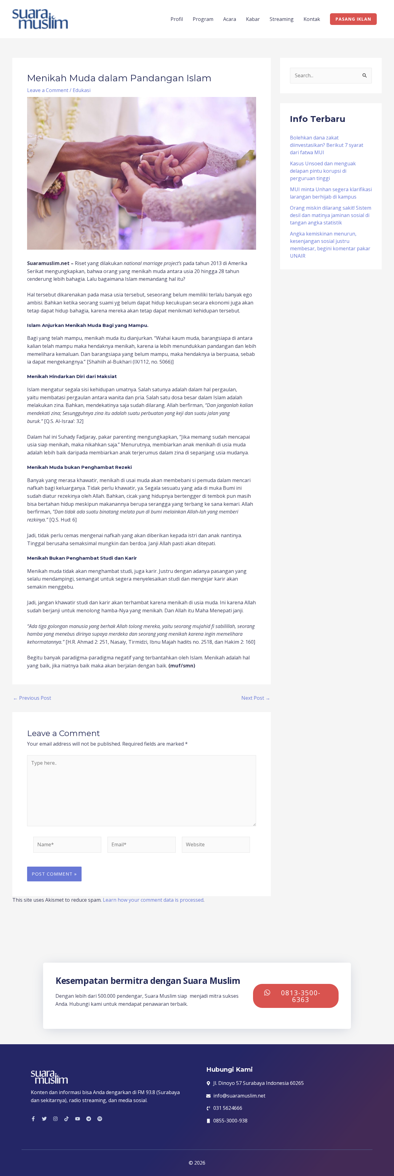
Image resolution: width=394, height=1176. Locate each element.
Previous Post (32, 697)
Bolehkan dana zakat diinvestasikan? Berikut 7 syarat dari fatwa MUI (326, 145)
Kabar (253, 19)
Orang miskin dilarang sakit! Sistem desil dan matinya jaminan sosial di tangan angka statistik (330, 215)
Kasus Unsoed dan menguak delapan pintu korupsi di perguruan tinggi (323, 171)
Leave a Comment (47, 90)
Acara (229, 19)
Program (203, 19)
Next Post (255, 697)
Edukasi (81, 90)
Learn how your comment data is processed (153, 899)
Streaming (282, 19)
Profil (177, 19)
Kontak (312, 19)
